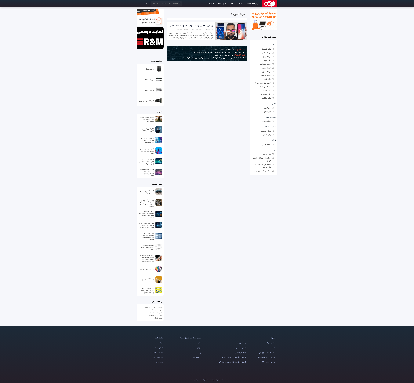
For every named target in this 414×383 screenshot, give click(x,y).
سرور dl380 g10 (149, 80)
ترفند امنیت (267, 90)
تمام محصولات (196, 357)
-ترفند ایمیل (267, 56)
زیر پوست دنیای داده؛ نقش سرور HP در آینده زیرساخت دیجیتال (147, 291)
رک (200, 352)
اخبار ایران (267, 108)
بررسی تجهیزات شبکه (252, 3)
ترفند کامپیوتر (266, 49)
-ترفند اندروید (266, 71)
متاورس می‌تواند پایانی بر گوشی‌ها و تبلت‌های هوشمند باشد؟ (147, 119)
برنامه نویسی (266, 144)
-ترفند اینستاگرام (265, 64)
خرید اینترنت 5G (156, 312)
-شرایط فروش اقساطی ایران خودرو (263, 166)
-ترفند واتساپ (266, 75)
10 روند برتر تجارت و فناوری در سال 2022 (148, 130)
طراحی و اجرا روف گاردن (153, 307)
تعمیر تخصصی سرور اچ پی (146, 101)
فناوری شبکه (270, 342)
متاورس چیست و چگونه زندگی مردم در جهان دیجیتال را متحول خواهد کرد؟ (147, 173)
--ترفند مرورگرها (265, 87)
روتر (199, 342)
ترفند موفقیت (266, 94)
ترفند (232, 3)
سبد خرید (159, 362)
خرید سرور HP (157, 310)
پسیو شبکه (158, 318)
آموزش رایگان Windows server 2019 (232, 362)
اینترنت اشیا (267, 134)
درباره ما (160, 342)
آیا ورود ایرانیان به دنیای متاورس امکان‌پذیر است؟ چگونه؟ (147, 151)
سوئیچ (199, 347)
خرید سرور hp (150, 69)
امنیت (273, 347)
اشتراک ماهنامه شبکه (155, 352)
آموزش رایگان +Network (266, 357)
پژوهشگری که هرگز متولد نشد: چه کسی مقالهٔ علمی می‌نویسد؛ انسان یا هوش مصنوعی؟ (147, 203)
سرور (195, 380)
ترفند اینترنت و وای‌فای (267, 352)
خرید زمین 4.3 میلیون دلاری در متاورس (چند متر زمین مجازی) (146, 162)
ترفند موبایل (266, 60)
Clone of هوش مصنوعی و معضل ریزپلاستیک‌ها (147, 192)
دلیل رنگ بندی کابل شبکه (147, 269)
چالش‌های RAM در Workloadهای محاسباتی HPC (147, 247)
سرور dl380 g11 (149, 90)
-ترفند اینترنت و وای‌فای (262, 83)
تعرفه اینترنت (266, 121)
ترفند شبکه (267, 79)
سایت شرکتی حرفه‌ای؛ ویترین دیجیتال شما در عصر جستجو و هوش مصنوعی (147, 236)
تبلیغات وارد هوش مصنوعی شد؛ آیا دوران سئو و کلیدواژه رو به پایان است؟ (146, 214)
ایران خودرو (267, 154)
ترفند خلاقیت (266, 98)
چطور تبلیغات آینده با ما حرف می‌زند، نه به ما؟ (147, 280)
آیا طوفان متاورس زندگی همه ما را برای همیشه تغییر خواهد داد (147, 140)
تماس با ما (210, 3)
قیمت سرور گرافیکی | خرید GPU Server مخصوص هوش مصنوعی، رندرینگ (146, 225)
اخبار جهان (267, 111)
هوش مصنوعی (265, 131)
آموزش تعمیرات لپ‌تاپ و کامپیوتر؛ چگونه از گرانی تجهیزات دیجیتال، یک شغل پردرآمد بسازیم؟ (147, 258)
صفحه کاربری (158, 357)
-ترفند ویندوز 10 (265, 53)
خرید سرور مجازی (155, 315)
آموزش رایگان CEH (268, 362)
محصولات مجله (222, 3)
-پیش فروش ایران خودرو (262, 171)
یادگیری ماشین (240, 352)
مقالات (240, 3)
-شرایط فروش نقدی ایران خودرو (262, 159)
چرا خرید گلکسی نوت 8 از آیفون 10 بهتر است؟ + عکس (191, 25)
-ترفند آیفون (266, 68)
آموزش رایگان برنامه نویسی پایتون (234, 357)
